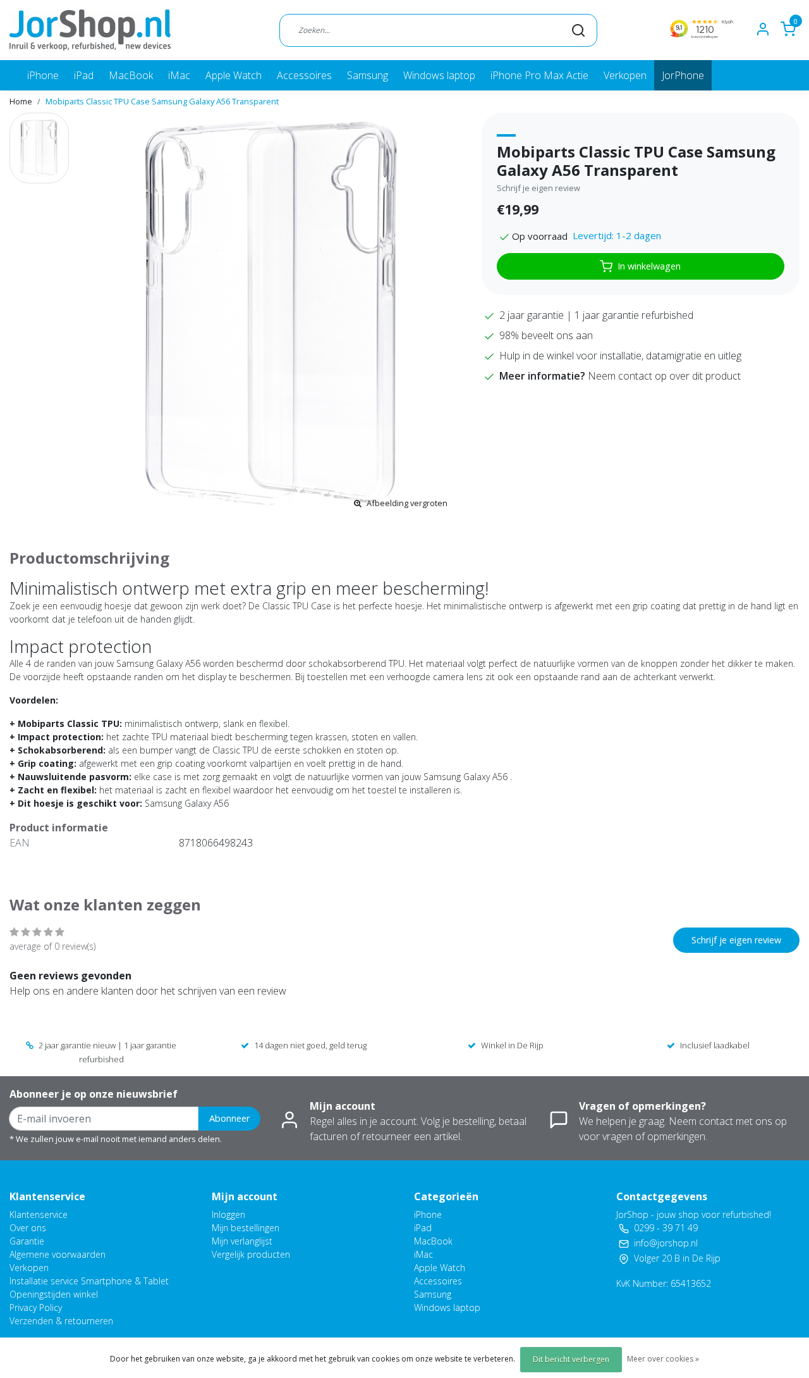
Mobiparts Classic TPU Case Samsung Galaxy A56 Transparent (162, 101)
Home (20, 101)
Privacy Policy (35, 1307)
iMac (179, 75)
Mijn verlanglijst (242, 1241)
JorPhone (683, 75)
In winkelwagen (649, 266)
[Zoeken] (578, 30)
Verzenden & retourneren (61, 1321)
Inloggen (228, 1214)
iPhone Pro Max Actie (539, 75)
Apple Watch (233, 75)
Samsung (367, 75)
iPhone (43, 75)
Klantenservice (38, 1214)
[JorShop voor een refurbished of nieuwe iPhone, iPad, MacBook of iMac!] (90, 30)
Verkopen (625, 75)
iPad (84, 75)
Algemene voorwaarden (57, 1254)
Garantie (26, 1241)
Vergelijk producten (251, 1254)
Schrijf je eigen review (538, 188)
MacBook (131, 75)
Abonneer (229, 1118)
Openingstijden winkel (53, 1294)
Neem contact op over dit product (664, 376)
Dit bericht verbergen (571, 1359)
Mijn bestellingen (245, 1228)
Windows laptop (439, 75)
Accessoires (304, 75)
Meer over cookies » (663, 1358)
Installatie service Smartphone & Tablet (89, 1281)
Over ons (27, 1228)
